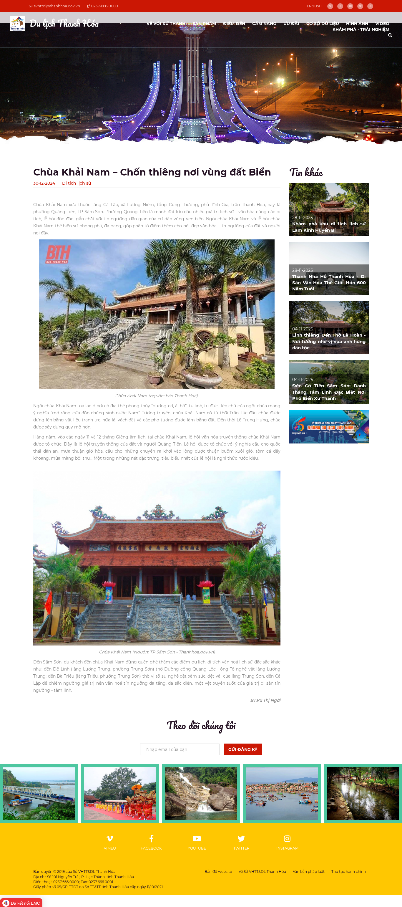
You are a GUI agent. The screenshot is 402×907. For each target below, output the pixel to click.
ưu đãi (291, 23)
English (314, 6)
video (382, 23)
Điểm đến (234, 23)
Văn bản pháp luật (309, 871)
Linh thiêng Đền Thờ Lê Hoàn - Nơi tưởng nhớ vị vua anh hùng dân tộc (329, 341)
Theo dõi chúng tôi (201, 725)
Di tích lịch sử (76, 183)
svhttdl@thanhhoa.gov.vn (57, 6)
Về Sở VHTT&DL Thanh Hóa (262, 871)
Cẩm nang (264, 23)
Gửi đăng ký (242, 749)
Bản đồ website (218, 871)
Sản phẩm (204, 23)
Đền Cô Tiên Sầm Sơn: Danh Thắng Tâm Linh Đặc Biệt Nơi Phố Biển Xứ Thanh (329, 392)
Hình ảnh (357, 23)
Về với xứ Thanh (166, 23)
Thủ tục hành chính (348, 871)
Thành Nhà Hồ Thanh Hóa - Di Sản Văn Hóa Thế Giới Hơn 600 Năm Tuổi (329, 283)
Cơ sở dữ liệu (322, 23)
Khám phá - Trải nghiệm (361, 29)
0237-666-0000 (104, 6)
